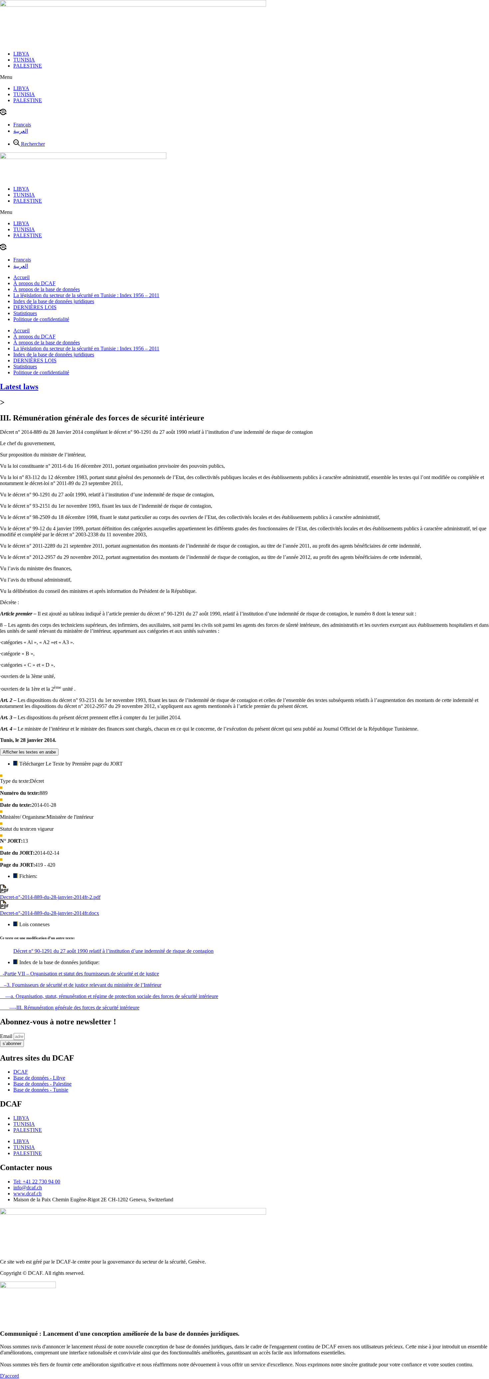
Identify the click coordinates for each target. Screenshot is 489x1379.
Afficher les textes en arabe (29, 752)
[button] (244, 77)
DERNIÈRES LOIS (35, 307)
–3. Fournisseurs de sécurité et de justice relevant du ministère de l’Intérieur (80, 985)
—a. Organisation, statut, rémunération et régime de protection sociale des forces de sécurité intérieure (109, 996)
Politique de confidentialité (41, 319)
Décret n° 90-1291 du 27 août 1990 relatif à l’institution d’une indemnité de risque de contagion (113, 951)
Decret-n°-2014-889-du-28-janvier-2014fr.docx (49, 913)
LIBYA (21, 54)
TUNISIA (24, 60)
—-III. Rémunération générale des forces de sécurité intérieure (69, 1007)
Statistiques (25, 313)
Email (7, 1036)
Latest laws (19, 386)
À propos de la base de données (46, 289)
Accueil (21, 277)
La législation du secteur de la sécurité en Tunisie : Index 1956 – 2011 (86, 295)
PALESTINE (27, 66)
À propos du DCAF (34, 283)
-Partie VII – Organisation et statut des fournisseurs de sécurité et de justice (79, 973)
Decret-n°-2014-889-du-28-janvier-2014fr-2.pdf (50, 897)
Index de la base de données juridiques (53, 301)
